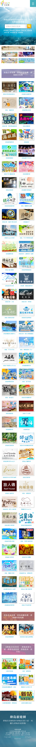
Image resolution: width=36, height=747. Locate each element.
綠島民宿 (12, 30)
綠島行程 (6, 32)
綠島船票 (29, 30)
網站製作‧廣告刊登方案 (22, 733)
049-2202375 (16, 735)
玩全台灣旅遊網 (15, 731)
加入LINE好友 (25, 735)
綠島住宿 (23, 30)
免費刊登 (11, 733)
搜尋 (29, 26)
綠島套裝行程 (13, 32)
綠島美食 (20, 32)
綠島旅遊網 (5, 3)
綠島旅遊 (18, 30)
